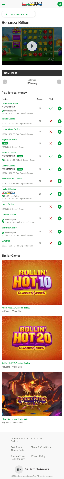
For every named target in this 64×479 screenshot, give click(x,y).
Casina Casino (8, 165)
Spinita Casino (8, 118)
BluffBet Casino (9, 227)
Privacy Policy (38, 456)
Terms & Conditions (41, 447)
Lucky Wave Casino (11, 129)
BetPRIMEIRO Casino (12, 178)
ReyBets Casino (9, 139)
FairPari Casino (9, 189)
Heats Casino (8, 204)
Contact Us (37, 438)
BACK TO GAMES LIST (21, 14)
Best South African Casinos (18, 449)
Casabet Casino (9, 214)
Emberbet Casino (10, 103)
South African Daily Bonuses (18, 457)
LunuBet (6, 241)
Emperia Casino (9, 152)
